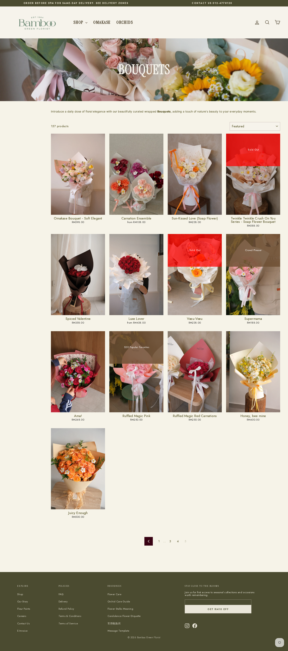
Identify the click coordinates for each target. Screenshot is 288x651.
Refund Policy (66, 609)
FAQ (61, 594)
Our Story (22, 601)
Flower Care (114, 594)
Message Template (118, 631)
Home (142, 58)
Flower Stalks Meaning (120, 609)
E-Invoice (22, 631)
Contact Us (23, 623)
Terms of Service (68, 623)
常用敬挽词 (114, 623)
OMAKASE (101, 22)
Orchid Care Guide (119, 601)
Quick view (78, 211)
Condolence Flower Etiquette (124, 616)
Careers (21, 616)
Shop (78, 22)
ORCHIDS (124, 22)
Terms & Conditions (70, 616)
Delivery (63, 601)
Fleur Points (23, 609)
